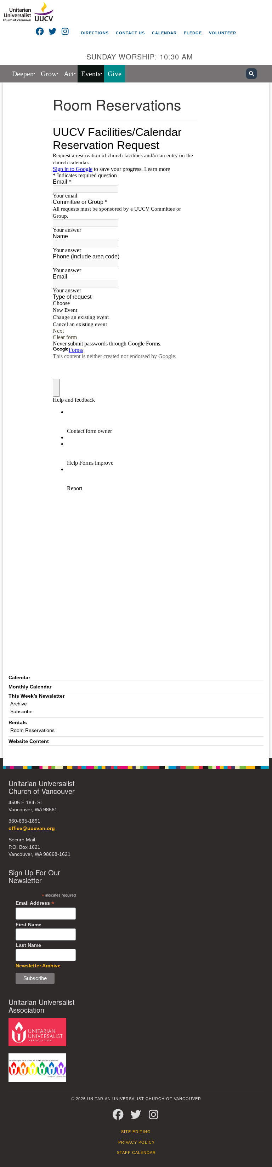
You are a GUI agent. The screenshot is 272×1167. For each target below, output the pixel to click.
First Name (28, 924)
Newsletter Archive (38, 965)
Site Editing (136, 1131)
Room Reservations (32, 730)
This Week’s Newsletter (36, 696)
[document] (136, 420)
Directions (95, 33)
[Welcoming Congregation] (37, 1067)
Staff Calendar (136, 1152)
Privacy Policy (136, 1142)
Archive (18, 704)
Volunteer (222, 33)
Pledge (193, 33)
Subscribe (21, 711)
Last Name (28, 945)
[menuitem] (22, 73)
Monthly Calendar (29, 687)
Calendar (164, 33)
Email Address (35, 903)
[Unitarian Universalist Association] (37, 1031)
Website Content (28, 741)
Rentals (17, 722)
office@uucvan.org (31, 828)
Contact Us (130, 33)
